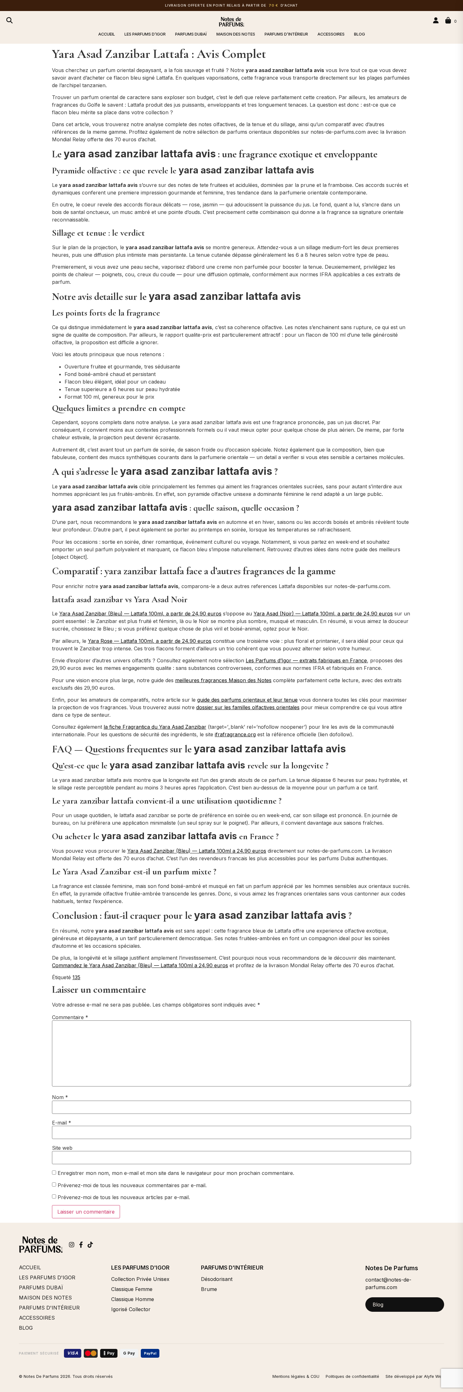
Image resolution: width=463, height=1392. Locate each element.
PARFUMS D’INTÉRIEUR (286, 34)
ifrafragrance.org (235, 734)
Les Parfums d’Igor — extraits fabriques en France (306, 660)
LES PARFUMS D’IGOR (145, 34)
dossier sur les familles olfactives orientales (248, 707)
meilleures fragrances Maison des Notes (223, 680)
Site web (62, 1147)
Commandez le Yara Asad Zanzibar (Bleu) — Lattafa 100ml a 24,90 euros (140, 965)
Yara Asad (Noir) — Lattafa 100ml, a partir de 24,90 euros (323, 613)
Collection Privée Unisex (140, 1279)
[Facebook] (81, 1245)
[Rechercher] (9, 20)
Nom (60, 1097)
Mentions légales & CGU (295, 1376)
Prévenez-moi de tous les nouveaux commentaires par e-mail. (132, 1185)
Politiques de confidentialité (352, 1376)
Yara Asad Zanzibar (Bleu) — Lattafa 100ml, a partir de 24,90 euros (140, 613)
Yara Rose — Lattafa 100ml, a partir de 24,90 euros (149, 641)
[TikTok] (90, 1245)
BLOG (359, 34)
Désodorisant (216, 1279)
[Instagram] (71, 1245)
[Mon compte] (437, 20)
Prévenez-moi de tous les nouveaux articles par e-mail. (124, 1197)
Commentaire (70, 1017)
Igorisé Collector (131, 1309)
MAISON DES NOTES (235, 34)
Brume (209, 1289)
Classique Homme (132, 1299)
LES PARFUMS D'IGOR (47, 1277)
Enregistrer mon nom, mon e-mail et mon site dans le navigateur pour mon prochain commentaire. (176, 1173)
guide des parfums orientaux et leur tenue (247, 700)
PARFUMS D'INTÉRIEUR (49, 1308)
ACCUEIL (106, 34)
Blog (378, 1304)
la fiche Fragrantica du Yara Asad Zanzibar (155, 727)
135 (76, 977)
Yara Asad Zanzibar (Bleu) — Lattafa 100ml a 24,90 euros (196, 851)
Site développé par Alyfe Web (415, 1376)
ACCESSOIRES (331, 34)
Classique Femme (131, 1289)
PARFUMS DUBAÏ (191, 34)
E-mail (61, 1122)
